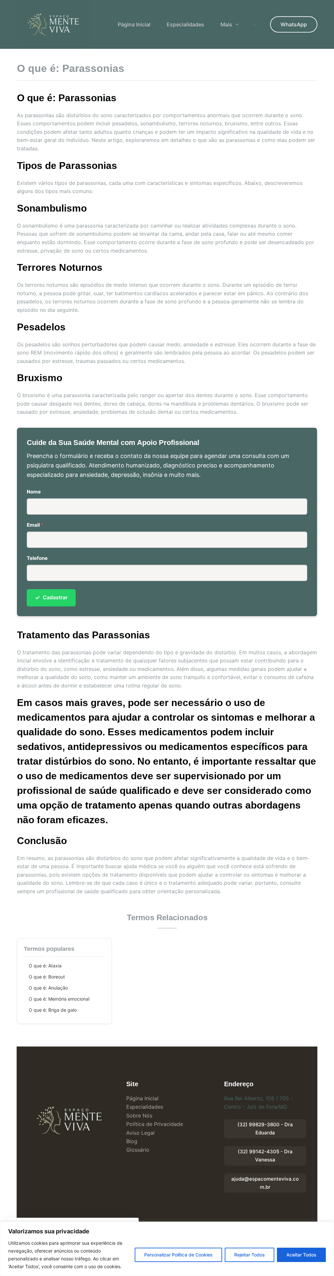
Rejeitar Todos (249, 1254)
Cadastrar (51, 597)
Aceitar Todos (301, 1254)
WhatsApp (294, 24)
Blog (131, 1141)
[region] (167, 1249)
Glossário (137, 1149)
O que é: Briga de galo (53, 1010)
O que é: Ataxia (45, 965)
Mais (226, 24)
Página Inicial (134, 24)
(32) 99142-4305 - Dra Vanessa (265, 1155)
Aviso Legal (140, 1133)
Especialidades (185, 24)
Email (35, 525)
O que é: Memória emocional (59, 999)
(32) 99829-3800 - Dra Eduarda (265, 1128)
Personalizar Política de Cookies (178, 1254)
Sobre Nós (139, 1115)
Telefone (37, 558)
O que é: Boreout (47, 976)
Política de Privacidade (154, 1124)
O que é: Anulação (48, 988)
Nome (34, 492)
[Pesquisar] (254, 24)
